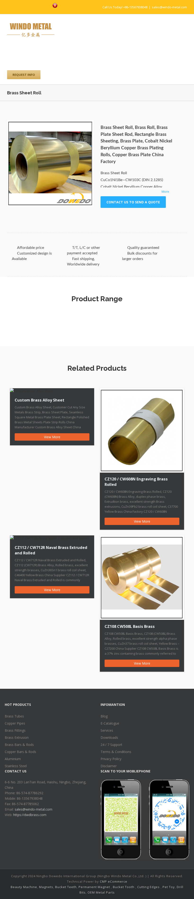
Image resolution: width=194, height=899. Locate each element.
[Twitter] (31, 5)
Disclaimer (109, 766)
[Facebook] (23, 5)
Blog (104, 716)
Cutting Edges (148, 887)
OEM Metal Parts (101, 892)
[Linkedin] (139, 217)
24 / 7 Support (111, 744)
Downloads (109, 737)
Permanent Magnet (94, 887)
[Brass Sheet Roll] (50, 163)
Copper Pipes (15, 723)
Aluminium (13, 759)
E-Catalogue (110, 723)
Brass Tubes (14, 716)
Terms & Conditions (116, 751)
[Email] (162, 217)
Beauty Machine (24, 887)
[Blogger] (46, 5)
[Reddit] (147, 217)
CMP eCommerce (113, 881)
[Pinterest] (38, 5)
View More (52, 437)
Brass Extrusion (17, 737)
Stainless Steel (16, 766)
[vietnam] (55, 5)
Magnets (46, 887)
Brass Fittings (15, 730)
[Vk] (155, 217)
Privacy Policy (111, 759)
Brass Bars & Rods (19, 744)
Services (107, 730)
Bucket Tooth (123, 887)
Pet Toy (169, 887)
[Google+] (132, 217)
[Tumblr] (124, 217)
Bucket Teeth (66, 887)
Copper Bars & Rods (20, 751)
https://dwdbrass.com (29, 814)
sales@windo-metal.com (169, 7)
